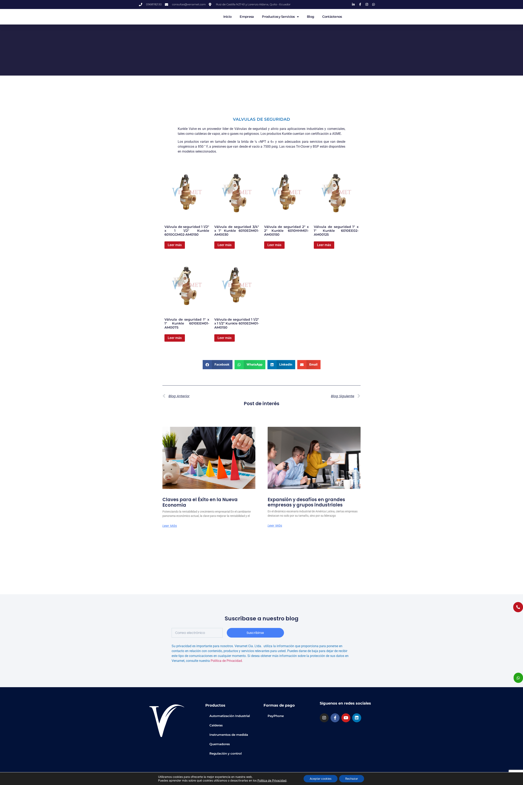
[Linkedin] (356, 717)
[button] (218, 364)
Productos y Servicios (278, 17)
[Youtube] (345, 717)
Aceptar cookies (320, 778)
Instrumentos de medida (228, 735)
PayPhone (276, 716)
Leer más (175, 245)
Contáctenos (332, 17)
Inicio (227, 17)
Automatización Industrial (229, 716)
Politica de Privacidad (271, 780)
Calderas (216, 725)
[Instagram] (324, 717)
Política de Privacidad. (227, 661)
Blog (310, 17)
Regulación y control (225, 753)
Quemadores (219, 744)
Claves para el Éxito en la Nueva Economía (200, 502)
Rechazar (351, 778)
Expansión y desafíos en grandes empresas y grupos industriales (306, 502)
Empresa (247, 17)
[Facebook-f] (335, 717)
